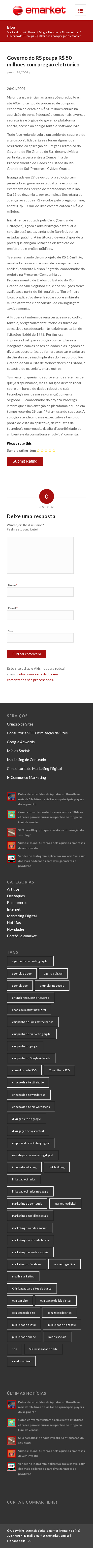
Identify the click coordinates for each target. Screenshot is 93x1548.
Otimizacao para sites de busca (32, 1288)
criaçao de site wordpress (28, 1094)
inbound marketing (24, 1167)
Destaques (16, 896)
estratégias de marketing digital (32, 1155)
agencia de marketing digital (30, 961)
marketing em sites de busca (30, 1240)
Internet (14, 909)
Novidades (16, 929)
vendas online (21, 1361)
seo (14, 1349)
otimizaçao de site (23, 1312)
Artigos (13, 889)
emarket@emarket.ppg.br (51, 1535)
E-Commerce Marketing (26, 777)
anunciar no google (52, 985)
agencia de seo (21, 973)
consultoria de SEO (24, 1070)
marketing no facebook (26, 1264)
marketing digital (65, 1203)
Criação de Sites (20, 724)
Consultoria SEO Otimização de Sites (37, 733)
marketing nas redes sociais (30, 1252)
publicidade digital (24, 1324)
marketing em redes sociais (30, 1228)
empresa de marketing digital (31, 1143)
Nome (12, 585)
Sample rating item (21, 450)
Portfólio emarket (22, 936)
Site (10, 631)
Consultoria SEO (59, 1070)
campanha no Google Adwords (31, 1058)
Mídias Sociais (19, 750)
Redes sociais (57, 1336)
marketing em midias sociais (30, 1215)
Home (31, 32)
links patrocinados (24, 1179)
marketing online (64, 1264)
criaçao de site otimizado (28, 1082)
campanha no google (25, 1046)
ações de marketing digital (29, 1009)
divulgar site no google (26, 1118)
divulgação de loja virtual (28, 1131)
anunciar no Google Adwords (30, 997)
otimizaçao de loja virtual (55, 1300)
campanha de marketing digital (31, 1034)
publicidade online (24, 1336)
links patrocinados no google (30, 1191)
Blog (11, 27)
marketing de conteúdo (27, 1203)
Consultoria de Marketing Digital (34, 768)
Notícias (53, 32)
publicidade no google (62, 1324)
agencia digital (53, 973)
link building (56, 1167)
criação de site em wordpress (31, 1106)
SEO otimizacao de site (43, 1349)
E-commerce (70, 32)
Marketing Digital (22, 916)
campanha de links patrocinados (32, 1021)
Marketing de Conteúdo (26, 759)
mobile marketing (23, 1276)
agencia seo (20, 985)
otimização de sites (59, 1312)
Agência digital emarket (42, 1530)
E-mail (13, 608)
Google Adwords (21, 742)
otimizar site (20, 1300)
